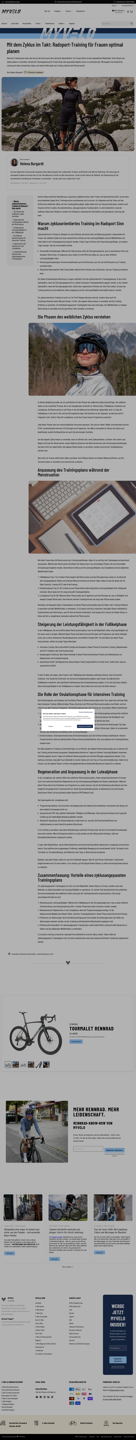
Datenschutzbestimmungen (86, 712)
